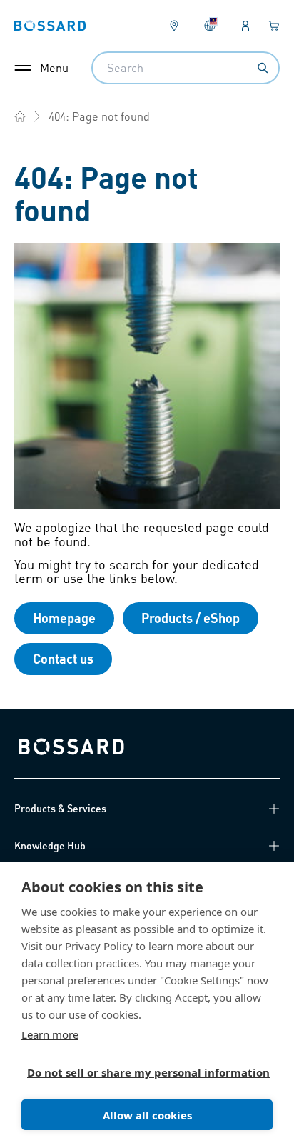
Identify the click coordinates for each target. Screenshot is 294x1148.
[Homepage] (20, 116)
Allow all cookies (147, 1115)
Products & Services (60, 808)
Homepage (64, 617)
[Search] (262, 68)
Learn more (49, 1034)
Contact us (63, 658)
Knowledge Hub (50, 845)
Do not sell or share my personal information (141, 1072)
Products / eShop (190, 617)
